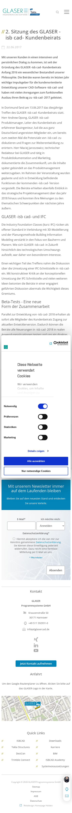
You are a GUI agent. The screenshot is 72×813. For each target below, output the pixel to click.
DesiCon (20, 753)
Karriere (55, 747)
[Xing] (36, 639)
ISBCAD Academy (55, 759)
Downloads (55, 740)
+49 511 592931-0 (38, 623)
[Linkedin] (36, 645)
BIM (55, 753)
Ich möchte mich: (50, 519)
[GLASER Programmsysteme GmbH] (21, 12)
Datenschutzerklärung (36, 533)
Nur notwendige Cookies (36, 471)
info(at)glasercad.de (38, 629)
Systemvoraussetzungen (55, 766)
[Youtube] (36, 650)
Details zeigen (36, 451)
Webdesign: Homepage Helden (38, 805)
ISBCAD (21, 740)
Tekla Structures (21, 747)
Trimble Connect (20, 759)
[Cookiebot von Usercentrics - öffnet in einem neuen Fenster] (53, 343)
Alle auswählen (36, 461)
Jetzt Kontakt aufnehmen (36, 663)
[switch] (43, 416)
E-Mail (21, 519)
